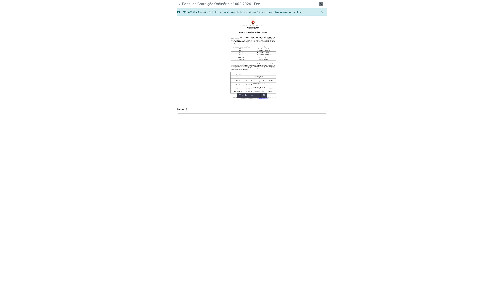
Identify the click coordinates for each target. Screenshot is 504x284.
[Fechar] (322, 12)
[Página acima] (252, 95)
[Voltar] (179, 4)
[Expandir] (263, 95)
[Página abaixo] (256, 95)
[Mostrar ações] (325, 4)
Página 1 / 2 (244, 95)
